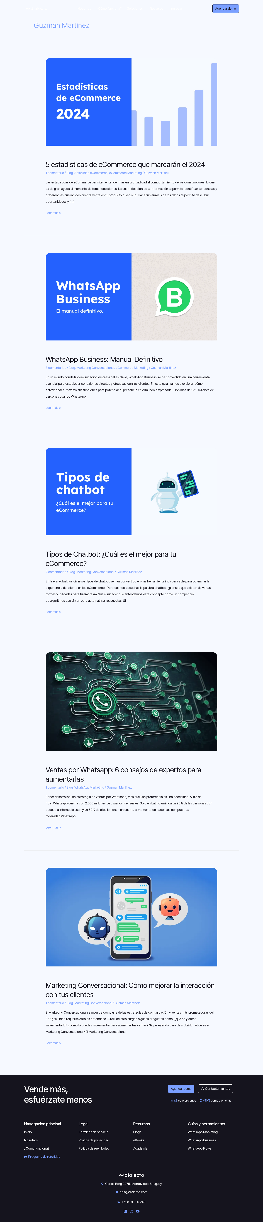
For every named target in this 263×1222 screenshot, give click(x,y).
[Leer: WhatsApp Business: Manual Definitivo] (131, 296)
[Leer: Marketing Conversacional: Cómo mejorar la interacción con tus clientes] (131, 917)
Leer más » (53, 212)
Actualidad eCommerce (91, 173)
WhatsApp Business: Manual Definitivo (104, 359)
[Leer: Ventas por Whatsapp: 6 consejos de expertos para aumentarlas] (131, 701)
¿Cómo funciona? (109, 8)
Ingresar (176, 8)
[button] (135, 9)
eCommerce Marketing (125, 173)
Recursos (156, 8)
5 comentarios (56, 368)
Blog (70, 173)
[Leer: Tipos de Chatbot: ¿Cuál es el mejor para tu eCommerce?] (131, 491)
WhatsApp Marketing (89, 787)
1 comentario (55, 173)
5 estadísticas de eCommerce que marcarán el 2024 (125, 164)
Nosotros (84, 8)
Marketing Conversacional (95, 368)
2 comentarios (56, 572)
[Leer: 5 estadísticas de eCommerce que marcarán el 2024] (131, 101)
